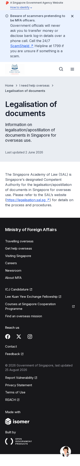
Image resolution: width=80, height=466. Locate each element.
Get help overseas (18, 248)
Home (9, 85)
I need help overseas (34, 85)
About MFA (13, 278)
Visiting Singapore (18, 256)
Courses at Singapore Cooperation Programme (30, 306)
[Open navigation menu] (72, 69)
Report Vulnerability (19, 378)
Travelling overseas (19, 241)
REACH (10, 400)
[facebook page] (7, 336)
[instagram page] (29, 336)
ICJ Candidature (17, 289)
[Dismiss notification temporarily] (72, 16)
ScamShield (19, 46)
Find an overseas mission (23, 316)
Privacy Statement (18, 385)
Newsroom (13, 270)
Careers (11, 263)
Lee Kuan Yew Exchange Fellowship (31, 297)
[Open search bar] (61, 69)
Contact (11, 346)
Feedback (12, 354)
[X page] (18, 336)
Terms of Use (15, 392)
